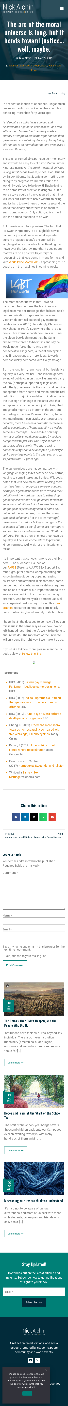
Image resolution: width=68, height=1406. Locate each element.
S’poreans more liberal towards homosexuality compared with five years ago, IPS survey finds (34, 729)
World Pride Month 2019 (24, 262)
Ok (27, 1393)
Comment (10, 872)
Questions (24, 65)
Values (52, 65)
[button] (62, 8)
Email (7, 929)
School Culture (39, 65)
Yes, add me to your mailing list (25, 955)
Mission (13, 65)
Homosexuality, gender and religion (41, 765)
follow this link (31, 653)
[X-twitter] (37, 1360)
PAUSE (12, 567)
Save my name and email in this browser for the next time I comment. (34, 948)
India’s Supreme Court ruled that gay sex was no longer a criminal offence (35, 702)
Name (8, 915)
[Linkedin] (30, 1360)
